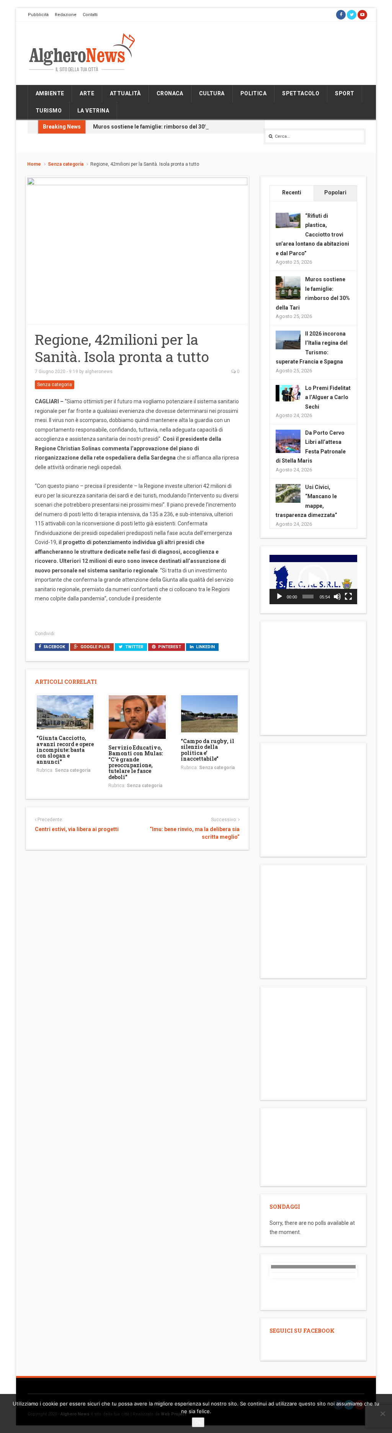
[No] (382, 1413)
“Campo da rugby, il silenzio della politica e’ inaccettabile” (207, 749)
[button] (313, 579)
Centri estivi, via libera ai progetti (77, 829)
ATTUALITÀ (125, 93)
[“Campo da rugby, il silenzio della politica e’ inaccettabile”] (209, 713)
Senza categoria (65, 164)
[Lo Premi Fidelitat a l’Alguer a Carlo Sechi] (288, 393)
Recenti (291, 192)
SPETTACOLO (300, 93)
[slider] (308, 596)
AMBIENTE (50, 93)
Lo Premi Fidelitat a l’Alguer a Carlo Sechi (328, 397)
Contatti (90, 14)
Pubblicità (38, 14)
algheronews (99, 371)
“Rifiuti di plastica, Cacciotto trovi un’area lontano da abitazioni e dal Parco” (312, 234)
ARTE (87, 93)
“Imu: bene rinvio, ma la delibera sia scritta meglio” (195, 833)
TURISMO (49, 111)
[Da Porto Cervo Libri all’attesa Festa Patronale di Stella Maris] (288, 442)
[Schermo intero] (348, 596)
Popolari (335, 192)
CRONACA (170, 93)
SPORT (344, 93)
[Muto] (337, 596)
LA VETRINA (93, 111)
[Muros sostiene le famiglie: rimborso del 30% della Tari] (288, 288)
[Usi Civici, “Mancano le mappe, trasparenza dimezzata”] (288, 493)
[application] (313, 579)
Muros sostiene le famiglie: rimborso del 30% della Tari (163, 127)
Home (34, 164)
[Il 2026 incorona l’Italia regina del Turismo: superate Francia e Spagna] (288, 339)
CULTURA (212, 93)
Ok (198, 1422)
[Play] (279, 596)
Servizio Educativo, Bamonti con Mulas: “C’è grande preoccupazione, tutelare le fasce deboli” (135, 762)
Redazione (66, 14)
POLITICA (253, 93)
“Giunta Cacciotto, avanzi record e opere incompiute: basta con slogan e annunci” (65, 749)
